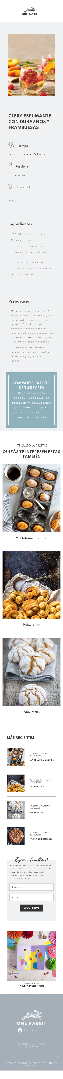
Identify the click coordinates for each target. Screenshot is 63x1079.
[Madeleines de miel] (31, 498)
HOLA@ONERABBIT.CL (32, 1047)
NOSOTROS (22, 1044)
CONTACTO (38, 1044)
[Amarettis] (31, 672)
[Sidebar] (4, 1075)
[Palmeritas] (31, 585)
